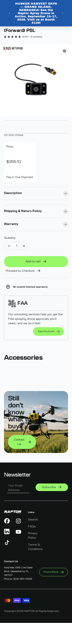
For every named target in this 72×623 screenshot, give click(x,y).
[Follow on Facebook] (7, 521)
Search (33, 519)
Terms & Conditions (35, 547)
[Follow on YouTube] (18, 532)
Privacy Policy (32, 535)
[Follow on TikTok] (7, 543)
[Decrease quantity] (9, 246)
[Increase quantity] (24, 246)
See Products (46, 331)
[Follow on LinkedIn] (7, 532)
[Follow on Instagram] (18, 521)
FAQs (32, 526)
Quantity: (10, 238)
